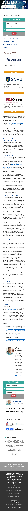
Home (6, 13)
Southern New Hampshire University (11, 85)
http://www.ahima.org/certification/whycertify (14, 334)
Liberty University (9, 65)
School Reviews (18, 490)
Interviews (10, 493)
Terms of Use (11, 496)
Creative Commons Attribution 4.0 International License (14, 504)
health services (14, 164)
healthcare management (7, 167)
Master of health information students (15, 123)
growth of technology (12, 309)
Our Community (9, 490)
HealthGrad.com (13, 507)
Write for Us (17, 496)
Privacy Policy (17, 493)
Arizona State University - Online (13, 105)
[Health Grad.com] (10, 2)
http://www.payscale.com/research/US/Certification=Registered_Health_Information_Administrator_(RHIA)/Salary (15, 330)
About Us (10, 487)
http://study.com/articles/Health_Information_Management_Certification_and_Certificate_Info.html (15, 340)
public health (19, 165)
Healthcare (11, 13)
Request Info (14, 72)
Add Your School (16, 487)
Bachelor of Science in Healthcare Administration (12, 68)
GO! (14, 33)
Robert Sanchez (16, 401)
